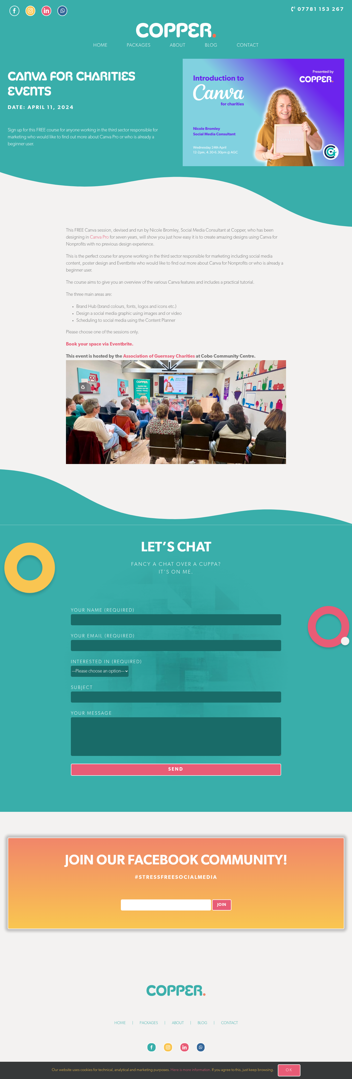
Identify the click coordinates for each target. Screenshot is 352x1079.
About (178, 1023)
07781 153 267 (321, 9)
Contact (229, 1023)
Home (120, 1023)
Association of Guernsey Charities (159, 356)
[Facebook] (151, 1047)
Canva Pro (99, 237)
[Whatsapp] (200, 1047)
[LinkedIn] (184, 1047)
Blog (202, 1023)
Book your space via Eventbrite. (99, 344)
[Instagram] (168, 1047)
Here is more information (190, 1070)
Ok (289, 1070)
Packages (149, 1023)
